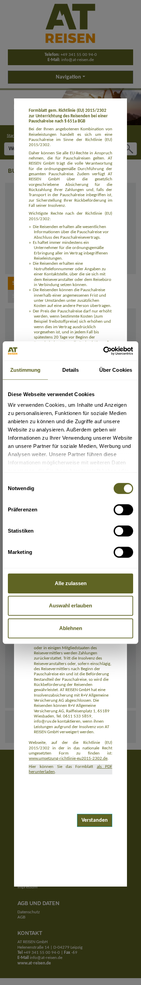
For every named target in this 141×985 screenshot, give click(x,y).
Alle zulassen (71, 583)
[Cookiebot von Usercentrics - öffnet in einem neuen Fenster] (103, 350)
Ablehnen (70, 628)
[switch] (123, 509)
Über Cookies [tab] (115, 370)
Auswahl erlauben (70, 605)
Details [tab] (70, 370)
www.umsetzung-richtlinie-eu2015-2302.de (68, 758)
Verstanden (94, 820)
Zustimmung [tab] (25, 370)
